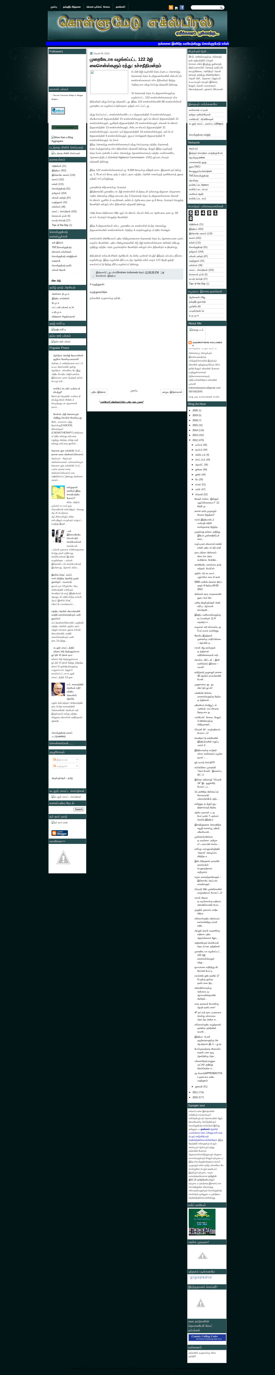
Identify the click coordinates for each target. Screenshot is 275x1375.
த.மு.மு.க (194, 315)
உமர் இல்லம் (57, 242)
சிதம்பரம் (193, 148)
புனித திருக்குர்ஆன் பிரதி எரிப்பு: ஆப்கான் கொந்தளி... (207, 606)
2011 (195, 1092)
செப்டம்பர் (200, 459)
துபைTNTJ (194, 166)
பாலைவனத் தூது (198, 162)
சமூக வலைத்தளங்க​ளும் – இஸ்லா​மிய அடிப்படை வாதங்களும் (208, 881)
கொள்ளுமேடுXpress (100, 1368)
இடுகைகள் (62, 759)
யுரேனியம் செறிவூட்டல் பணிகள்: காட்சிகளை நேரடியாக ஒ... (207, 709)
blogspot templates (182, 1368)
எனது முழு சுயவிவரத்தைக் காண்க (204, 397)
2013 (195, 435)
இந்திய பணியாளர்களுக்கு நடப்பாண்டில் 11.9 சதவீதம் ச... (208, 618)
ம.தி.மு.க (57, 312)
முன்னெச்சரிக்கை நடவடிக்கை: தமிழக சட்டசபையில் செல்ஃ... (207, 840)
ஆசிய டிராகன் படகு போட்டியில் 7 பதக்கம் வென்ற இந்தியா (207, 816)
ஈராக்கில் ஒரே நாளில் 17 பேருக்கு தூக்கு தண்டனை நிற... (207, 979)
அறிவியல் (56, 166)
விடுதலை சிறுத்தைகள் (63, 316)
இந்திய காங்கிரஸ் (60, 298)
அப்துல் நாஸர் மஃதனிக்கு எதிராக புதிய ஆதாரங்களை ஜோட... (207, 934)
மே (197, 479)
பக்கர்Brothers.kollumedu (207, 344)
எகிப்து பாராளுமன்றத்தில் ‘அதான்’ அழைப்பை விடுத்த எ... (207, 853)
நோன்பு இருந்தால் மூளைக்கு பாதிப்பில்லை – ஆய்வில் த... (208, 639)
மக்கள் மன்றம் (59, 197)
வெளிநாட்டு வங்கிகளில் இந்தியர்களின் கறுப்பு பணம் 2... (207, 742)
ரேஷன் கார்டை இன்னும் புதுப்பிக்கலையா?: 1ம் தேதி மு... (207, 502)
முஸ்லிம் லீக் (195, 306)
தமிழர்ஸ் (212, 1176)
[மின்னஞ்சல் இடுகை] (162, 272)
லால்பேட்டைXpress (199, 184)
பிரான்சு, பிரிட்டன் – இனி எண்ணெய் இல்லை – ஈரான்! (207, 664)
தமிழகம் (56, 193)
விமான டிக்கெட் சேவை (98, 6)
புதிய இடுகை (98, 392)
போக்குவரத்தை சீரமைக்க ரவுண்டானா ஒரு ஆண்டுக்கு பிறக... (208, 1053)
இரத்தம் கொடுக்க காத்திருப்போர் (206, 153)
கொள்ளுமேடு (58, 188)
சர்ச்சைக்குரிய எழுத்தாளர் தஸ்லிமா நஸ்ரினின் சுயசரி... (208, 1028)
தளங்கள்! (120, 6)
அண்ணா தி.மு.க (60, 294)
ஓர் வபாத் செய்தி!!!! (205, 762)
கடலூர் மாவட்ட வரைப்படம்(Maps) (206, 123)
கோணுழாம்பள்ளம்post (200, 171)
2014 (195, 430)
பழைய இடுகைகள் (172, 392)
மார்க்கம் (56, 206)
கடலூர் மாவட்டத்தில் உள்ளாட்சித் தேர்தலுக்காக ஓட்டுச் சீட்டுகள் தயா (65, 651)
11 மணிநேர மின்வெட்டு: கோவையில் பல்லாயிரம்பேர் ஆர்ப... (207, 795)
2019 (195, 415)
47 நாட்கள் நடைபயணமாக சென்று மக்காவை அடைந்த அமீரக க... (208, 1016)
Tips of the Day (60, 225)
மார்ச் (198, 489)
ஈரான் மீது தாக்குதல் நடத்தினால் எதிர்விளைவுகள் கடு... (207, 651)
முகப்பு (54, 6)
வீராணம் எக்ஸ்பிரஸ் (61, 251)
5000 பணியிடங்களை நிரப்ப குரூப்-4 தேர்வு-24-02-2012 (208, 586)
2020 (195, 410)
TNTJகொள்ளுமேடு (61, 247)
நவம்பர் (199, 449)
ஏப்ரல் (198, 484)
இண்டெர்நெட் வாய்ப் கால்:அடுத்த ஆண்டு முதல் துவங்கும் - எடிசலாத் (65, 578)
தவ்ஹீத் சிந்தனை (72, 6)
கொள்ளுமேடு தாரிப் (62, 265)
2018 (195, 420)
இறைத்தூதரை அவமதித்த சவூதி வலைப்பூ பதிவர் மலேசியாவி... (208, 828)
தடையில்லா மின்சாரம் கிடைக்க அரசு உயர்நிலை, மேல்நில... (206, 556)
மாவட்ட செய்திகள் (61, 211)
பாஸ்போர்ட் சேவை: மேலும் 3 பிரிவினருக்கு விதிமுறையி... (208, 721)
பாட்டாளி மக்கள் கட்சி (63, 307)
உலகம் (55, 179)
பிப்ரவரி (199, 494)
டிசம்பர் (199, 444)
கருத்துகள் (61, 766)
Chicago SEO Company (134, 1368)
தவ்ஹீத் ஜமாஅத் (197, 301)
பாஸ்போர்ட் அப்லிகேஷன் (201, 119)
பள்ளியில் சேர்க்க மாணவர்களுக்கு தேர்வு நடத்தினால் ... (208, 697)
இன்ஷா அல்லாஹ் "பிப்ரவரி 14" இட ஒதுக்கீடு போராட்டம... (208, 783)
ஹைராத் (56, 260)
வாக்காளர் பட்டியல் (198, 110)
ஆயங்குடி (193, 180)
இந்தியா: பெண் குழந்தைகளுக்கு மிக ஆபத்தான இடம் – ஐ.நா (208, 1040)
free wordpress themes (160, 1368)
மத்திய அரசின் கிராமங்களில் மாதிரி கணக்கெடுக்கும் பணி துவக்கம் (66, 615)
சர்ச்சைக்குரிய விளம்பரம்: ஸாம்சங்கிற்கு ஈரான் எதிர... (207, 922)
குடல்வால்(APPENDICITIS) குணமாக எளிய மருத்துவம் (208, 1077)
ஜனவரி (199, 1086)
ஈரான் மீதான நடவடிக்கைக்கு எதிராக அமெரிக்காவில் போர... (208, 901)
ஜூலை (199, 469)
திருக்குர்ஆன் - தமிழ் (62, 778)
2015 (195, 425)
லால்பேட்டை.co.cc (198, 189)
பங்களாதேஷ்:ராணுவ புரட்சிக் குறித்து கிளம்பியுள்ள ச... (205, 1065)
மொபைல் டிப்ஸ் (59, 216)
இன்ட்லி (192, 1179)
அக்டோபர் (200, 454)
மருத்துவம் (57, 202)
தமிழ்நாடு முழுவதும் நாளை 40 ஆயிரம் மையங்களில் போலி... (208, 676)
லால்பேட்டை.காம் (197, 198)
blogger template (201, 1368)
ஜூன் (198, 474)
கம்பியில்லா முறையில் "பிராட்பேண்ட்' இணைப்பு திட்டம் (208, 771)
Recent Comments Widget (64, 95)
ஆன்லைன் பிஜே (197, 297)
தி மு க (55, 302)
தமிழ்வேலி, (202, 1179)
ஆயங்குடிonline (197, 157)
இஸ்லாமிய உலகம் (60, 175)
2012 (195, 440)
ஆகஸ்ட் (199, 464)
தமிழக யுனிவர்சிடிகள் (200, 114)
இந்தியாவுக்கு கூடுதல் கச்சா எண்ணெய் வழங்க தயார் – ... (208, 754)
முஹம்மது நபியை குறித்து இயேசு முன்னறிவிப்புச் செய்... (207, 535)
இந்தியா (56, 170)
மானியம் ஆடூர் (196, 194)
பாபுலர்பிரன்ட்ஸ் (196, 311)
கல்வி (54, 184)
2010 (195, 1097)
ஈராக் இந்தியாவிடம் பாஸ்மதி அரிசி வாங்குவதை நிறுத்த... (207, 523)
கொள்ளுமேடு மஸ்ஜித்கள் (64, 256)
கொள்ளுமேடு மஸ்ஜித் (200, 134)
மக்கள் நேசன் (59, 270)
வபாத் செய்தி (58, 220)
